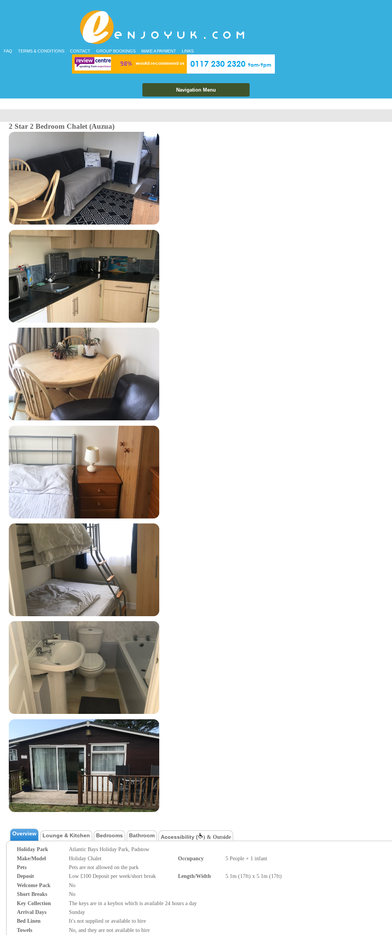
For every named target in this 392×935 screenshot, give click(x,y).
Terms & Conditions (41, 51)
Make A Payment (158, 51)
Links (188, 51)
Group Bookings (116, 51)
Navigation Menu (196, 90)
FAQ (8, 51)
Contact (80, 51)
